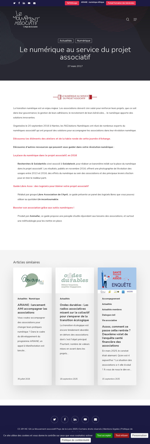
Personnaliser (139, 435)
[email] (34, 3)
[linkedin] (24, 3)
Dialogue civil (108, 315)
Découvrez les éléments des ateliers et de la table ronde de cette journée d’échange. (62, 138)
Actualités (66, 40)
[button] (135, 19)
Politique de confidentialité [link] (75, 440)
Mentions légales (111, 429)
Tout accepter (104, 435)
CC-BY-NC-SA (24, 429)
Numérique (83, 40)
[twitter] (14, 3)
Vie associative (109, 320)
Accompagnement (111, 299)
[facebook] (19, 3)
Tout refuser (122, 435)
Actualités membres (112, 309)
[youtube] (29, 3)
